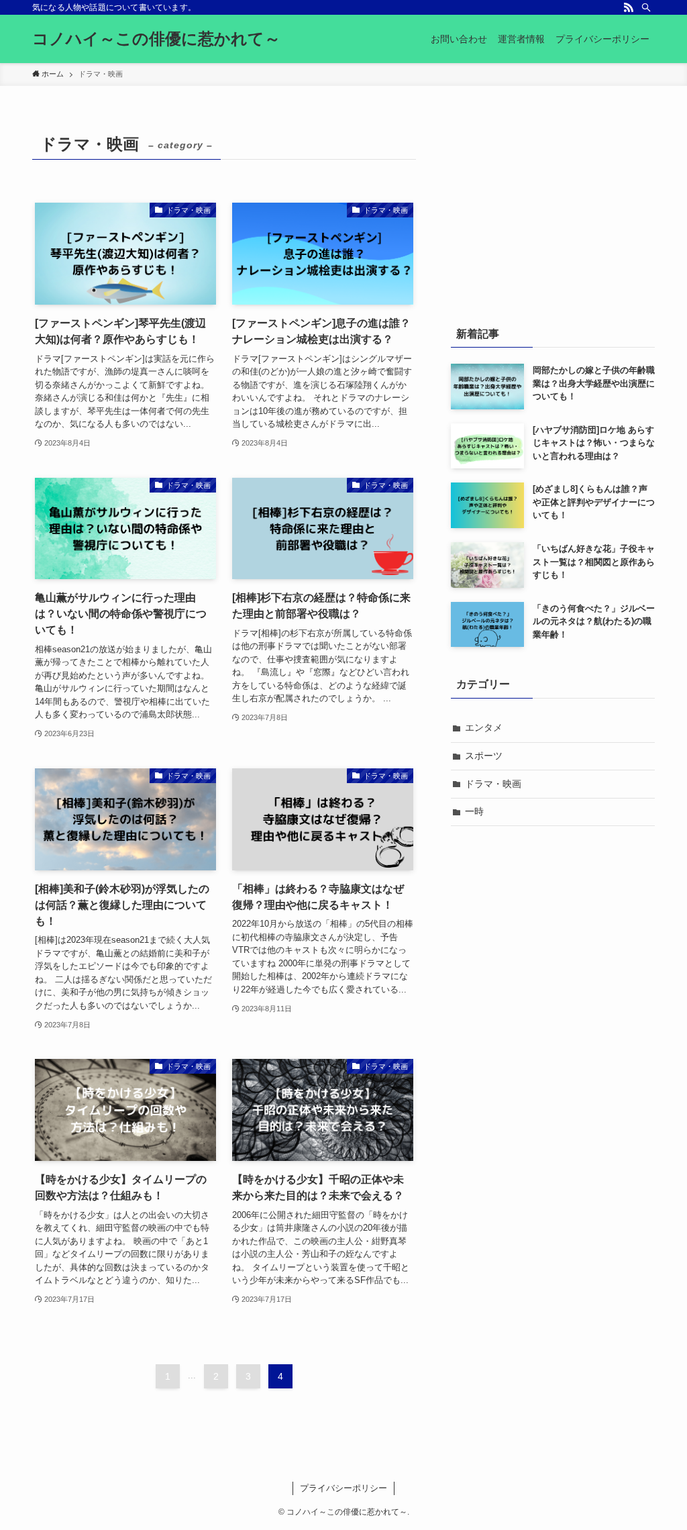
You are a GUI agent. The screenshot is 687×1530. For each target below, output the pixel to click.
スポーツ (484, 755)
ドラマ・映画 (493, 783)
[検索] (646, 7)
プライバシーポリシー (343, 1488)
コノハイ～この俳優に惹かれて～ (156, 39)
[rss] (628, 7)
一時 (474, 811)
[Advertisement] (553, 213)
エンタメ (484, 727)
